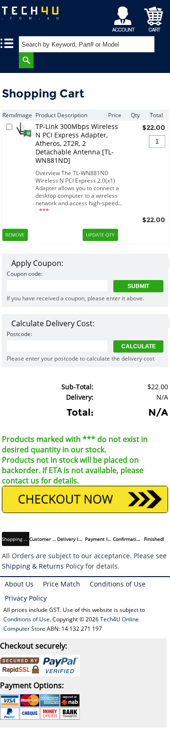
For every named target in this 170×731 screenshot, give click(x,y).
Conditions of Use (117, 583)
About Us (19, 583)
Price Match (61, 583)
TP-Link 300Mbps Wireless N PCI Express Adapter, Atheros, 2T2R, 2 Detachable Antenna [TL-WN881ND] (76, 143)
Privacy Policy (26, 598)
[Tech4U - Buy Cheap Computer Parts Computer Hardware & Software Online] (31, 16)
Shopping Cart (153, 17)
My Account (125, 17)
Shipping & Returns (33, 566)
